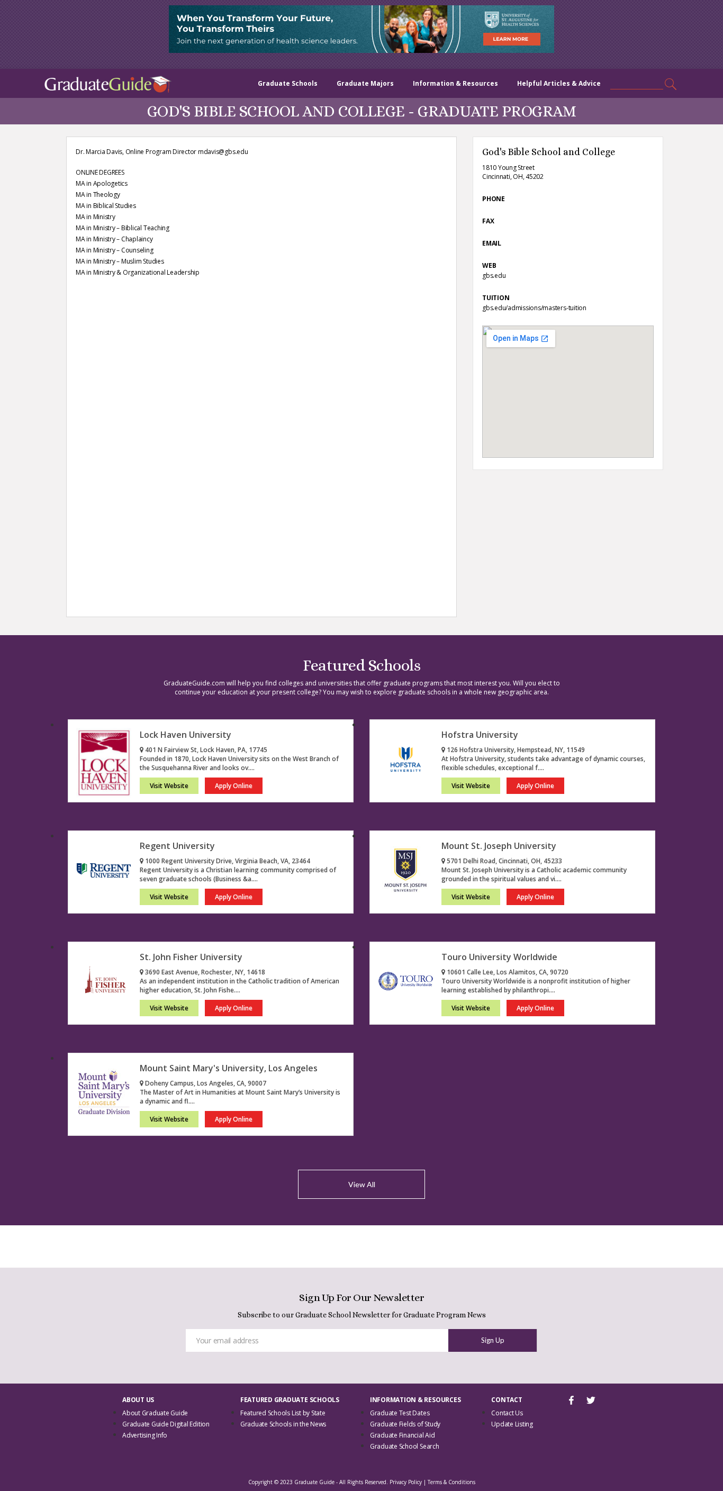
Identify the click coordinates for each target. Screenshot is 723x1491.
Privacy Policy (406, 1482)
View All (361, 1184)
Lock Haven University (185, 734)
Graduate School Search (404, 1446)
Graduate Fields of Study (405, 1424)
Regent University (177, 846)
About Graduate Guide (155, 1412)
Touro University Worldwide (499, 957)
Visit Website (169, 785)
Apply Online (233, 785)
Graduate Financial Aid (402, 1435)
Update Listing (512, 1424)
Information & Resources (455, 83)
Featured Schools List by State (283, 1412)
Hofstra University (479, 734)
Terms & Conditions (451, 1482)
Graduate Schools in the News (283, 1424)
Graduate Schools (288, 83)
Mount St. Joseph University (498, 846)
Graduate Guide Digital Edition (166, 1424)
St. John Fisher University (191, 957)
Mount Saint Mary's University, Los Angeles (229, 1068)
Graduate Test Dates (399, 1412)
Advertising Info (144, 1435)
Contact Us (507, 1412)
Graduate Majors (365, 83)
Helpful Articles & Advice (559, 83)
